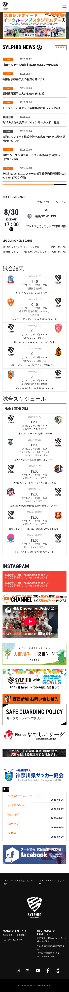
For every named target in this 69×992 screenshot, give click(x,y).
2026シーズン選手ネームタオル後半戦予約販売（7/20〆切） (31, 157)
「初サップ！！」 (16, 823)
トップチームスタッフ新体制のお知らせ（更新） (32, 108)
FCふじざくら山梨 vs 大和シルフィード (34, 552)
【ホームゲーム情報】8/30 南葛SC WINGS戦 (30, 64)
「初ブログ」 (13, 814)
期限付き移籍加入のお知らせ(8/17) (24, 79)
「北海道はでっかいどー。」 (22, 796)
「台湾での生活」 (16, 805)
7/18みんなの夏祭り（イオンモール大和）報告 (31, 122)
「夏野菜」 (12, 833)
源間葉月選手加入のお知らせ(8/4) (23, 93)
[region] (34, 25)
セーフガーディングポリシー (51, 882)
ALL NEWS (61, 47)
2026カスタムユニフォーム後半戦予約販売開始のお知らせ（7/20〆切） (34, 175)
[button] (34, 25)
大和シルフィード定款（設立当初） (18, 882)
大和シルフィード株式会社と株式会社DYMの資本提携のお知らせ (34, 138)
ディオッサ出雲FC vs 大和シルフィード (34, 388)
